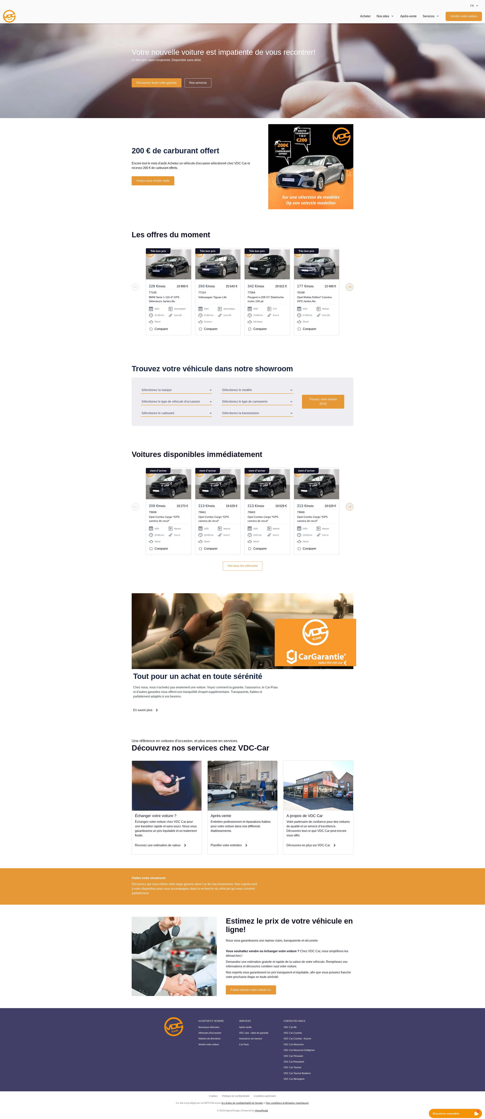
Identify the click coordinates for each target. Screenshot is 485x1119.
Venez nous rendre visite (153, 180)
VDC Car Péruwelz (293, 1056)
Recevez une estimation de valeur (158, 845)
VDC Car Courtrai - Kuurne (297, 1038)
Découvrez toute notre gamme (156, 82)
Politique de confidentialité (235, 1096)
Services (428, 16)
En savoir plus (142, 710)
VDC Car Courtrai (293, 1033)
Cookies (213, 1096)
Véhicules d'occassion (209, 1033)
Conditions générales (265, 1096)
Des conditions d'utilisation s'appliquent (287, 1103)
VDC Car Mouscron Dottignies (299, 1050)
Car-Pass (244, 1044)
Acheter (365, 16)
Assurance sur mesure (250, 1038)
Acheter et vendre (211, 1021)
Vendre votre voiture (463, 16)
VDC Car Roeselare (294, 1061)
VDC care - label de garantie (253, 1033)
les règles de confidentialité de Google (242, 1103)
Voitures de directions (209, 1038)
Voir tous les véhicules (243, 565)
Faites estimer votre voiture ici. (251, 989)
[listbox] (474, 6)
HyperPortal (261, 1110)
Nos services (198, 82)
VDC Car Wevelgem (294, 1079)
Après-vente (408, 16)
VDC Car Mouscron (294, 1044)
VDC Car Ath (290, 1027)
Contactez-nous (294, 1021)
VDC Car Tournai (292, 1067)
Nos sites (383, 16)
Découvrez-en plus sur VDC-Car (308, 845)
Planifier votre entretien (226, 845)
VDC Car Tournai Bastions (297, 1073)
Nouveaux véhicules (208, 1027)
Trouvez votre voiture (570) (323, 401)
